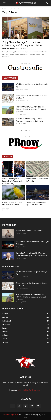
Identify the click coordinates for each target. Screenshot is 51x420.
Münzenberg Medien (11, 415)
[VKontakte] (32, 406)
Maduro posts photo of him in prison (29, 230)
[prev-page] (3, 209)
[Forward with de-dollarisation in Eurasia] (37, 169)
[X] (19, 406)
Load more (24, 130)
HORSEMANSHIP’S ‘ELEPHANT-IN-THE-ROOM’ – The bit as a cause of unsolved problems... (31, 109)
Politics (29, 199)
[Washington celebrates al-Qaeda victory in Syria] (8, 87)
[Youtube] (38, 406)
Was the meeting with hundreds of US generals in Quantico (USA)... (12, 181)
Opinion (5, 175)
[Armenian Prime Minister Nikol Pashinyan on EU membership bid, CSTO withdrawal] (8, 256)
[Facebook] (12, 406)
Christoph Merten (8, 48)
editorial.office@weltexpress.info (30, 390)
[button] (4, 3)
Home (4, 9)
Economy (29, 175)
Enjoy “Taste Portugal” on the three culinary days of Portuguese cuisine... (22, 44)
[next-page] (7, 209)
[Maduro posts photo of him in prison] (8, 233)
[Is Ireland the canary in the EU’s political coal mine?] (13, 192)
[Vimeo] (25, 406)
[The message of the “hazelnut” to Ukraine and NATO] (8, 98)
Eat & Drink (6, 38)
